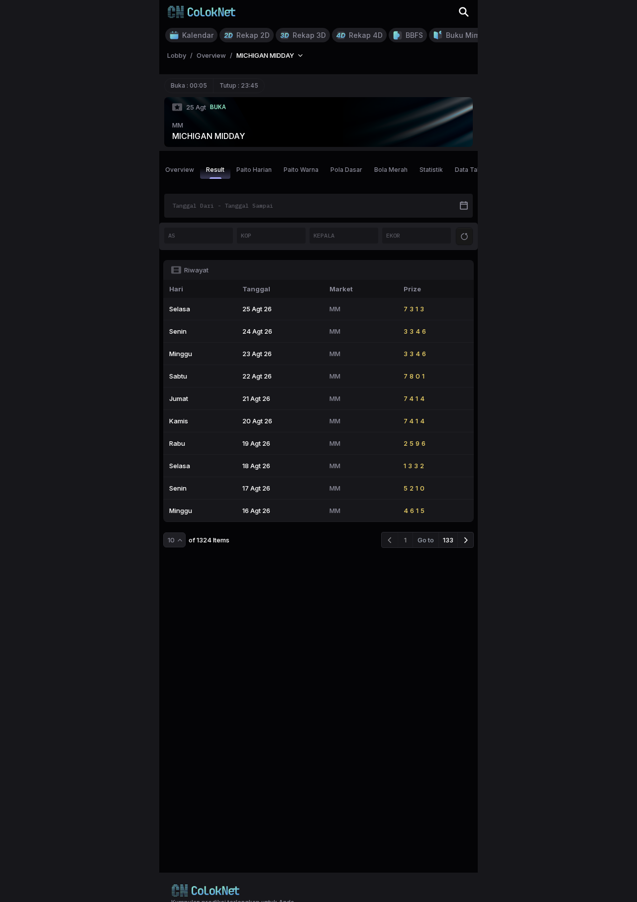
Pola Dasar (346, 169)
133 (448, 540)
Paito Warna (301, 169)
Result (215, 169)
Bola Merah (391, 169)
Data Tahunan (475, 169)
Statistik (431, 169)
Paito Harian (254, 169)
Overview (179, 169)
